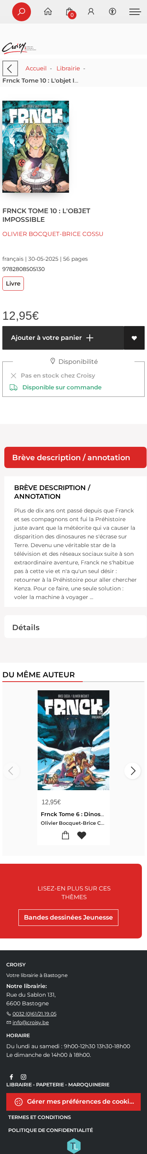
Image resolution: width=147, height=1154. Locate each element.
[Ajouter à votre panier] (65, 835)
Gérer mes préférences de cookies (80, 1101)
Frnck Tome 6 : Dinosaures (78, 814)
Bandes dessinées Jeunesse (68, 917)
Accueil (36, 68)
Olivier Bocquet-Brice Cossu (52, 234)
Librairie (68, 68)
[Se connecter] (91, 12)
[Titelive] (74, 1145)
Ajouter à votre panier (45, 337)
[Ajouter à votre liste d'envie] (134, 338)
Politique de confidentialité (50, 1130)
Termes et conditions (39, 1117)
